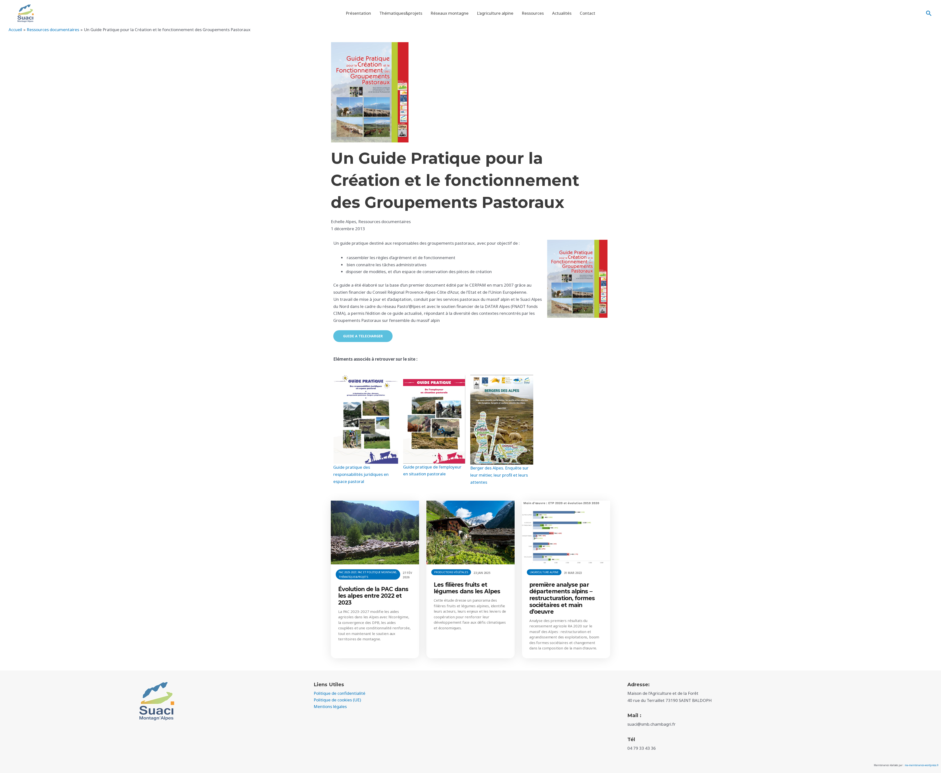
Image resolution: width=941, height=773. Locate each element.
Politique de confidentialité (339, 693)
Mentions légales (330, 706)
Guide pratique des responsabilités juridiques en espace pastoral (361, 474)
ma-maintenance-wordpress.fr (922, 765)
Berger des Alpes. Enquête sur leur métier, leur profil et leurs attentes (499, 475)
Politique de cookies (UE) (337, 700)
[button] (928, 13)
